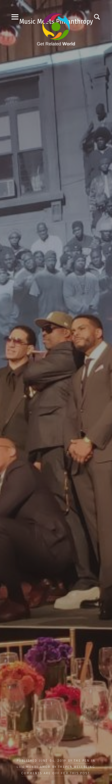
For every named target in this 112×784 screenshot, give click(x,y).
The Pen (82, 761)
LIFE (21, 767)
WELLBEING (84, 767)
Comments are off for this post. (56, 773)
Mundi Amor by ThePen (49, 767)
